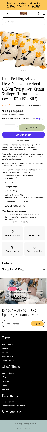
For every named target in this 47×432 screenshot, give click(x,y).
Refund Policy (7, 344)
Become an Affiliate (9, 402)
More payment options (23, 141)
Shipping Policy (8, 360)
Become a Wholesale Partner (13, 406)
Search (5, 352)
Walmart (5, 389)
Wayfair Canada (8, 373)
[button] (23, 22)
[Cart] (44, 13)
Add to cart (33, 127)
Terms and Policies (23, 429)
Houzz (4, 385)
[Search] (8, 13)
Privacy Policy (7, 356)
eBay (4, 377)
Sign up (37, 323)
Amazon (5, 381)
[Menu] (3, 13)
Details (7, 263)
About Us (5, 348)
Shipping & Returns (15, 269)
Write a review (33, 105)
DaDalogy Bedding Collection (26, 424)
